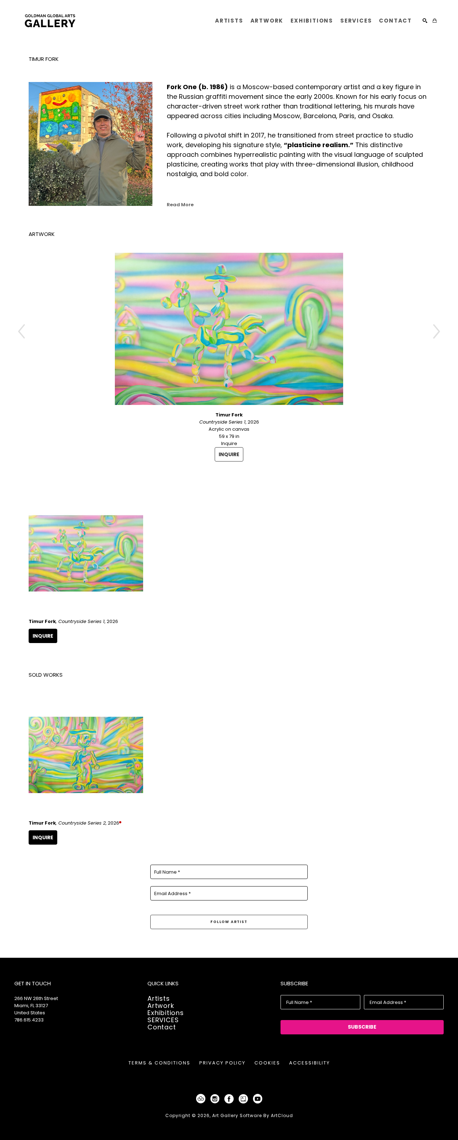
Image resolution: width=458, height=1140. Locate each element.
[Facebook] (230, 1098)
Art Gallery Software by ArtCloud (252, 1115)
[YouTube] (257, 1098)
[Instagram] (216, 1098)
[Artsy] (244, 1098)
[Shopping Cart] (435, 20)
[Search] (425, 20)
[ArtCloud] (202, 1098)
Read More (180, 204)
